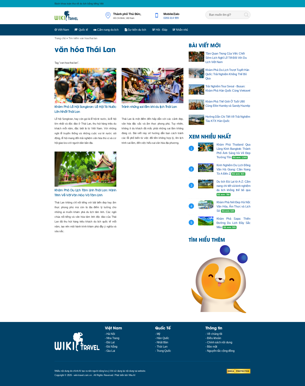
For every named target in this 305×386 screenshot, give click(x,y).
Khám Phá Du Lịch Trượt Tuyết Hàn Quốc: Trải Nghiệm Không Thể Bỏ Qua (227, 74)
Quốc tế (83, 29)
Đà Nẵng (112, 346)
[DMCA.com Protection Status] (238, 370)
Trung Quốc (164, 350)
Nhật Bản (162, 342)
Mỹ (158, 333)
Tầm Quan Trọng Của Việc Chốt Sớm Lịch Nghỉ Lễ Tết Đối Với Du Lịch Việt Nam (226, 58)
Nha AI (132, 375)
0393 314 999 (171, 17)
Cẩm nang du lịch (107, 29)
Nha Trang (112, 338)
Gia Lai (110, 350)
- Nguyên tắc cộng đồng (220, 350)
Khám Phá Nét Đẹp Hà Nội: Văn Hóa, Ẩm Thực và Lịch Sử (234, 206)
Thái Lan (162, 346)
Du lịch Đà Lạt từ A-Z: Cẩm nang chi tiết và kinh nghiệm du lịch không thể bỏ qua (234, 186)
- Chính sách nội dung (218, 342)
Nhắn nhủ (181, 29)
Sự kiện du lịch (136, 29)
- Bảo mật (211, 346)
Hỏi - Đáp (161, 29)
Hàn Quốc (163, 338)
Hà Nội (110, 333)
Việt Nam (63, 29)
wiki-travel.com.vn (83, 375)
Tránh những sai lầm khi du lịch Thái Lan (149, 106)
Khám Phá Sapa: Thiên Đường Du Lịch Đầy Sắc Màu (234, 223)
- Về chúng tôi (213, 333)
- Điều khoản (213, 338)
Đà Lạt (110, 342)
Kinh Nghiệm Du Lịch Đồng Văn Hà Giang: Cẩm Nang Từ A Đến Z (234, 169)
